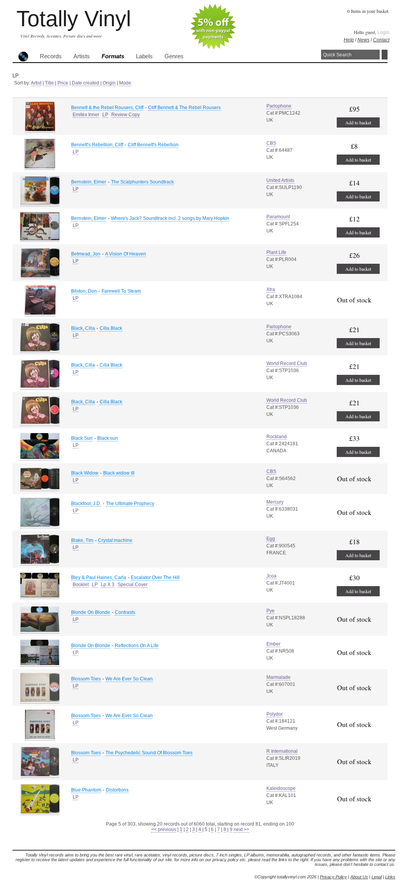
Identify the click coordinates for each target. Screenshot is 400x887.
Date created (85, 83)
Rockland (276, 436)
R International (282, 751)
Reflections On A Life (137, 645)
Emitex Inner (86, 114)
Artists (81, 56)
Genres (174, 56)
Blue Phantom (86, 790)
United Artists (280, 180)
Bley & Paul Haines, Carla (98, 577)
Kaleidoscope (281, 788)
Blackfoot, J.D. (86, 503)
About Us (359, 876)
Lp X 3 (107, 584)
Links (390, 876)
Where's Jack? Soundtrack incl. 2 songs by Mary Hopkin (170, 218)
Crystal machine (115, 540)
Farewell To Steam (121, 291)
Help (349, 40)
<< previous (163, 829)
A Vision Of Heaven (125, 254)
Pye (270, 611)
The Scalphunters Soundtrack (142, 182)
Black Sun (82, 438)
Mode (125, 83)
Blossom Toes (86, 679)
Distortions (117, 790)
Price (62, 83)
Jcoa (271, 576)
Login (383, 32)
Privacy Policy (333, 876)
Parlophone (278, 106)
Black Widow (84, 473)
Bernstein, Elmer (88, 182)
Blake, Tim (82, 540)
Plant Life (276, 252)
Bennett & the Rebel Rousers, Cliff (107, 107)
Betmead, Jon (85, 254)
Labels (144, 56)
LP (105, 114)
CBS (271, 143)
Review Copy (125, 114)
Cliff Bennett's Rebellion (153, 145)
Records (51, 56)
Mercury (275, 502)
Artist (36, 83)
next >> (241, 829)
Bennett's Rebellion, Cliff (97, 145)
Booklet (81, 584)
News (363, 40)
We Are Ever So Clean (129, 679)
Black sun (107, 438)
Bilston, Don (84, 291)
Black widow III (118, 473)
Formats (113, 56)
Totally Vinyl (73, 18)
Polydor (274, 714)
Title (49, 83)
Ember (273, 644)
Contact (381, 40)
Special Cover (133, 584)
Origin (109, 83)
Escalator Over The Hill (155, 577)
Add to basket (358, 122)
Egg (270, 539)
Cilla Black (111, 328)
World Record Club (286, 363)
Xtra (270, 289)
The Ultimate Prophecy (130, 503)
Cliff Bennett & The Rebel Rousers (184, 107)
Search (385, 54)
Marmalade (278, 677)
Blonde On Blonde (90, 612)
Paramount (278, 217)
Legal (376, 876)
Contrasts (125, 612)
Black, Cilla (83, 328)
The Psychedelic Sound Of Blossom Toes (149, 753)
